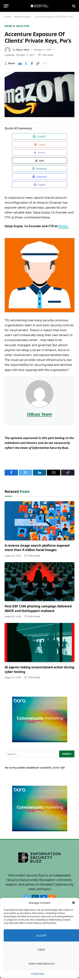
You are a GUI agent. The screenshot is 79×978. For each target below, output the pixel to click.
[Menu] (6, 6)
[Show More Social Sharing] (45, 63)
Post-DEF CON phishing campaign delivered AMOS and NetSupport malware (38, 608)
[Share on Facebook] (32, 63)
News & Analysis (22, 16)
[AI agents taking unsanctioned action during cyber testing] (39, 642)
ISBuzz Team (22, 49)
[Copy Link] (37, 63)
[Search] (73, 6)
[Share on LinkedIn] (20, 63)
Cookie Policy (37, 973)
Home (8, 16)
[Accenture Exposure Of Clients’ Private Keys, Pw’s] (39, 94)
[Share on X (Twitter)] (26, 63)
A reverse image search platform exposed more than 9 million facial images (37, 547)
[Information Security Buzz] (39, 6)
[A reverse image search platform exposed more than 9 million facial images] (39, 520)
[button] (73, 902)
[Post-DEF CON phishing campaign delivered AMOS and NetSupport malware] (39, 581)
